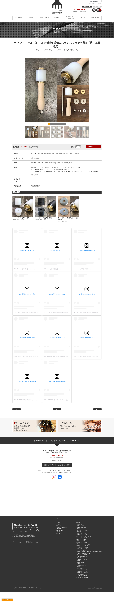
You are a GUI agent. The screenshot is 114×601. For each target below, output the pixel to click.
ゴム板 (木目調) (81, 562)
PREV (16, 409)
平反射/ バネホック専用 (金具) (84, 553)
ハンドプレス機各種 (82, 538)
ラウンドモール (42, 50)
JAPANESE (87, 6)
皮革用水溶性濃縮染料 (82, 572)
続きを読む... (35, 174)
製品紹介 (78, 522)
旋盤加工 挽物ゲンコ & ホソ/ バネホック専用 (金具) (89, 551)
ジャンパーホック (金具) (83, 548)
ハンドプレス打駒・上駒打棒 (84, 536)
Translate (99, 3)
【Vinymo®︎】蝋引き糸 (82, 577)
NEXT (97, 409)
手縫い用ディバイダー (82, 559)
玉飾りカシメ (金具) (82, 542)
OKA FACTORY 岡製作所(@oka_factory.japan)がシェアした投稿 (32, 312)
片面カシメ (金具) (81, 539)
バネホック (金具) (81, 550)
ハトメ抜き (79, 557)
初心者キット (80, 566)
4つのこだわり (44, 17)
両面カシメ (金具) (81, 541)
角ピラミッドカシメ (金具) (83, 545)
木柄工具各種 (80, 525)
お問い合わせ (95, 17)
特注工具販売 (80, 568)
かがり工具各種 (81, 528)
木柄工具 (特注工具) (70, 50)
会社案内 (31, 17)
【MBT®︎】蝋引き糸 (82, 574)
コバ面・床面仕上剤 (82, 569)
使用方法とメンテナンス (69, 17)
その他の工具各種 (81, 565)
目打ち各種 (79, 524)
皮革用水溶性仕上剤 (82, 571)
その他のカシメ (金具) (82, 547)
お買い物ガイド (59, 530)
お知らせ (82, 17)
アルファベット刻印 (82, 533)
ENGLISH (97, 6)
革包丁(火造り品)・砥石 (83, 556)
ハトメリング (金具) (82, 554)
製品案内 (57, 17)
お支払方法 (58, 528)
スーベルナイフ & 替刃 (82, 530)
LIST (57, 409)
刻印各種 (79, 531)
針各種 (78, 560)
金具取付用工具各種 (82, 535)
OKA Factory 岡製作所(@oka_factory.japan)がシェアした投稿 (31, 269)
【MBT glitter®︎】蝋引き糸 (83, 576)
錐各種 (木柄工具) (81, 527)
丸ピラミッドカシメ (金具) (83, 544)
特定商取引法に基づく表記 (31, 542)
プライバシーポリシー (17, 542)
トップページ (19, 17)
